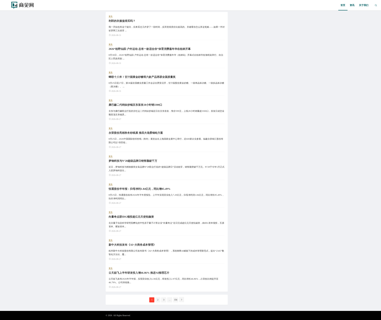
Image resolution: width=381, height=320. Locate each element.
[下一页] (181, 299)
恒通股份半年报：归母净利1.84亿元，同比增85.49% (139, 188)
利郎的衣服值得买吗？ (122, 20)
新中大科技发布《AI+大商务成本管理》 (132, 244)
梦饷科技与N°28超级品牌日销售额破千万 (133, 160)
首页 (343, 5)
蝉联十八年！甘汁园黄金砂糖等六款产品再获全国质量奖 (142, 76)
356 (175, 300)
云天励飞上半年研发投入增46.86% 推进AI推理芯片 (139, 272)
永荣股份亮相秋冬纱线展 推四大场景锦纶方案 (136, 132)
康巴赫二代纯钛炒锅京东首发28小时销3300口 (135, 104)
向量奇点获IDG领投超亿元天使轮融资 (131, 216)
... (170, 300)
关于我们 (363, 5)
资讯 (352, 5)
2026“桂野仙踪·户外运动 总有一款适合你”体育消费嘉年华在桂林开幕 (150, 48)
